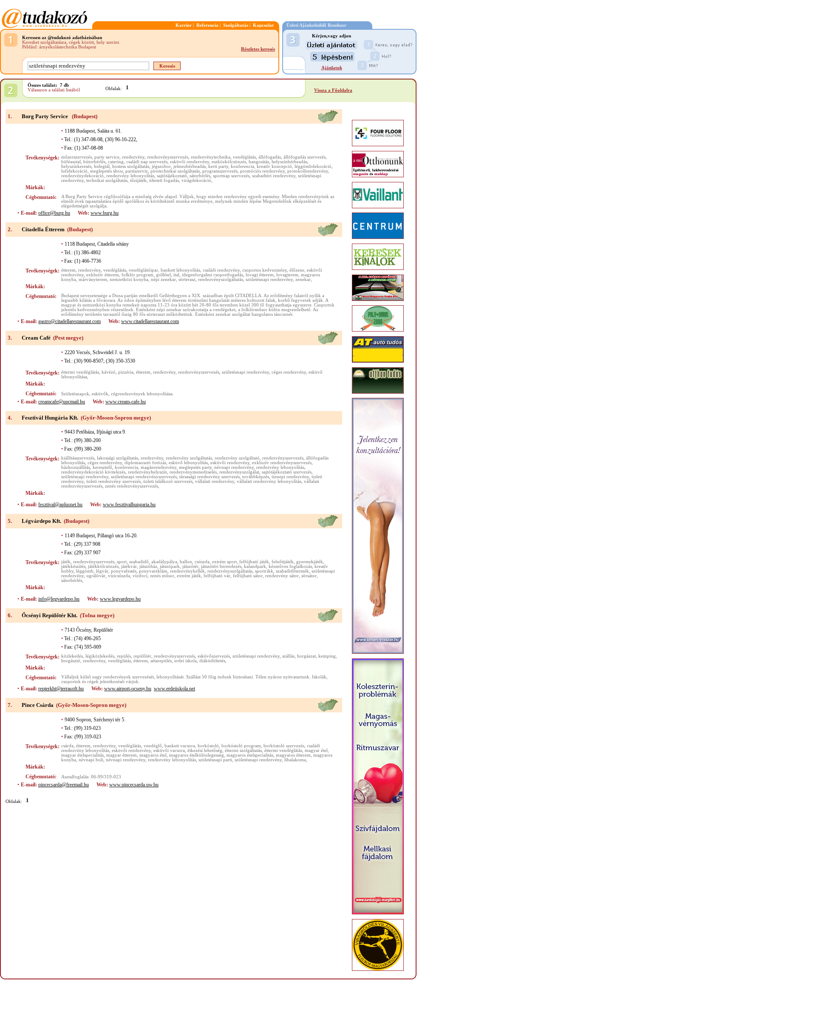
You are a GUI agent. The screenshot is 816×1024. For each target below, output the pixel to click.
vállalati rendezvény (214, 481)
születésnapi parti (215, 759)
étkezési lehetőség (204, 750)
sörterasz (187, 279)
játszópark (170, 566)
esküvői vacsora (169, 750)
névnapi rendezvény (234, 467)
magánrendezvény (158, 467)
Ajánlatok (331, 67)
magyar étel (316, 750)
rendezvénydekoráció (82, 175)
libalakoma (295, 759)
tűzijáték (138, 180)
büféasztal (71, 161)
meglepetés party (195, 467)
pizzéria (125, 372)
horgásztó (70, 660)
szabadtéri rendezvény (273, 175)
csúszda (202, 561)
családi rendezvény (221, 270)
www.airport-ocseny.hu (127, 689)
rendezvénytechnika (210, 157)
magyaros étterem (293, 755)
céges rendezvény (289, 372)
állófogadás (269, 157)
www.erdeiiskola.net (174, 689)
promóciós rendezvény (262, 171)
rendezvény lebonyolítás (130, 175)
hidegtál (102, 166)
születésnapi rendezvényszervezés (144, 476)
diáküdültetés (212, 660)
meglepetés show (106, 171)
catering (116, 161)
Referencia (207, 25)
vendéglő (153, 745)
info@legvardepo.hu (58, 599)
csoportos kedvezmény (264, 270)
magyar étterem (121, 755)
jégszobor (161, 166)
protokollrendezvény (307, 171)
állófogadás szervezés (304, 157)
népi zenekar (163, 279)
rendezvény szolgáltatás (189, 458)
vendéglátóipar (143, 270)
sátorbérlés (200, 175)
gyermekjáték (309, 561)
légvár (102, 571)
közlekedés (72, 656)
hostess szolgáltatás (130, 166)
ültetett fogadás (164, 180)
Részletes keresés (258, 49)
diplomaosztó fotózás (145, 462)
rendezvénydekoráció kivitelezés (93, 472)
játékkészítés (73, 566)
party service (106, 157)
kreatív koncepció (274, 166)
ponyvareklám (153, 571)
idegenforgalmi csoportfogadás (212, 274)
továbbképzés (255, 476)
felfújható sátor (248, 575)
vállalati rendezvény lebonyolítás (269, 481)
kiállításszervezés (77, 458)
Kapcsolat (263, 25)
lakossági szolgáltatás (117, 458)
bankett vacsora (179, 745)
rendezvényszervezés (167, 157)
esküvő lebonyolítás (188, 462)
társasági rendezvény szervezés (209, 476)
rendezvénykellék (187, 571)
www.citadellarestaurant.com (150, 321)
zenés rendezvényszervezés (131, 486)
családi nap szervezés (146, 161)
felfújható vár (217, 575)
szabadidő (139, 561)
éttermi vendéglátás (80, 372)
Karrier (184, 25)
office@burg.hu (54, 213)
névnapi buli (91, 759)
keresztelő (102, 467)
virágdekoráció (196, 180)
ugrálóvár (95, 575)
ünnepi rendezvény (290, 476)
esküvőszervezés (214, 656)
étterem (68, 270)
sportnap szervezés (231, 175)
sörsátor (309, 575)
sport (122, 561)
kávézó (109, 372)
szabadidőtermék (292, 571)
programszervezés (220, 171)
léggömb (85, 571)
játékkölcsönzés (103, 566)
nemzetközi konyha (129, 279)
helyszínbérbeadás (289, 161)
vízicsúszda (119, 575)
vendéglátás (244, 157)
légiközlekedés (99, 656)
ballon (186, 561)
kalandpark (255, 566)
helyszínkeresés (76, 166)
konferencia (242, 166)
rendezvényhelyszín (147, 472)
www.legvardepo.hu (120, 599)
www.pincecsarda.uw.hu (134, 785)
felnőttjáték (283, 561)
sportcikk (264, 571)
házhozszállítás (75, 467)
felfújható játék (254, 561)
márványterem (93, 279)
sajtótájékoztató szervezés (287, 472)
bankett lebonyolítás (180, 270)
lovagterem (287, 274)
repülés (124, 656)
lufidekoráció (74, 171)
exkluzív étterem (102, 274)
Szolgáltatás (235, 25)
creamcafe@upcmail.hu (61, 402)
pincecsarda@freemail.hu (63, 785)
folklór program (137, 274)
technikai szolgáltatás (107, 180)
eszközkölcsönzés (229, 161)
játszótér (190, 566)
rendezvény (133, 157)
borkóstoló (208, 745)
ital (176, 274)
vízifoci (140, 575)
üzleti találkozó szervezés (168, 481)
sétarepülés (161, 660)
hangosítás (259, 161)
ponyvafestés (123, 571)
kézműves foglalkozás (290, 566)
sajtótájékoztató (172, 175)
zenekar (303, 279)
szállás (288, 656)
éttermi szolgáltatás (243, 750)
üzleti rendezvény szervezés (113, 481)
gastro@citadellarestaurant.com (69, 321)
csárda (67, 745)
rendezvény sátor (282, 575)
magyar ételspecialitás (82, 755)
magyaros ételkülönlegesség (196, 755)
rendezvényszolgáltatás (220, 279)
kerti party (218, 166)
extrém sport (224, 561)
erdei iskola (185, 660)
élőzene (296, 270)
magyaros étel (153, 755)
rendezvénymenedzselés (193, 472)
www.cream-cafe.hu (125, 402)
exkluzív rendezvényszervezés (282, 462)
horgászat (306, 656)
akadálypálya (164, 561)
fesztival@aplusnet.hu (60, 505)
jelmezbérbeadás (189, 166)
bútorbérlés (94, 161)
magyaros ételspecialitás (250, 755)
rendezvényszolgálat (239, 472)
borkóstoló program (241, 745)
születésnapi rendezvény (269, 279)
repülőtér (142, 656)
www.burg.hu (105, 213)
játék (66, 561)
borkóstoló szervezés (284, 745)
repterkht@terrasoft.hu (61, 689)
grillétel (163, 274)
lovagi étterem (260, 274)
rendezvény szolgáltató (237, 458)
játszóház (148, 566)
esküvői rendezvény (189, 161)
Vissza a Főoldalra (333, 90)
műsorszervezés (76, 157)
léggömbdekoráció (313, 166)
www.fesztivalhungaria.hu (129, 505)
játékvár (129, 566)
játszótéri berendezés (221, 566)
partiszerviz (136, 171)
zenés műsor (162, 575)
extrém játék (189, 575)
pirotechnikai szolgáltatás (175, 171)
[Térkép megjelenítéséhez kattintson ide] (327, 121)
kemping (327, 656)
